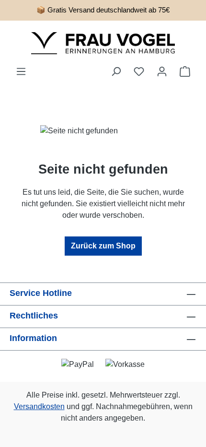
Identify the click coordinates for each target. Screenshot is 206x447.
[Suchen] (115, 71)
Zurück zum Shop (103, 246)
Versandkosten (39, 406)
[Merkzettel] (138, 71)
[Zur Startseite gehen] (103, 43)
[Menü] (21, 71)
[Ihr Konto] (161, 71)
